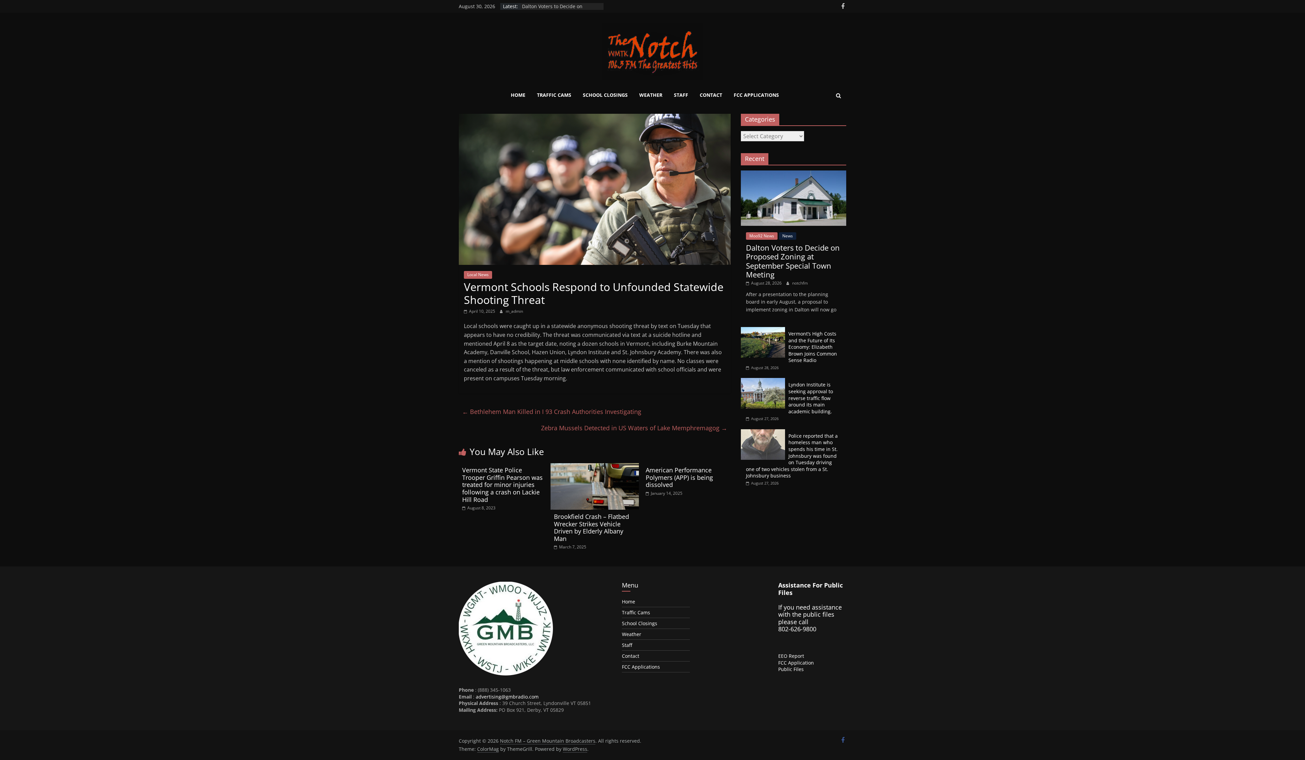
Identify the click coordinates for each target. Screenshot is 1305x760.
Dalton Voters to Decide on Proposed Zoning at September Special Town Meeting (793, 260)
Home (518, 95)
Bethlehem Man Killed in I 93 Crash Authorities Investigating (551, 412)
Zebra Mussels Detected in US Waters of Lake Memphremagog (634, 428)
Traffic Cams (554, 95)
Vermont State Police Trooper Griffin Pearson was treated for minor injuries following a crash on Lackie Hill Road (502, 484)
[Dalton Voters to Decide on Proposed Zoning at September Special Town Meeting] (793, 174)
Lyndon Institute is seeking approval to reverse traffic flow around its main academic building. (810, 397)
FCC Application (796, 662)
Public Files (791, 669)
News (787, 236)
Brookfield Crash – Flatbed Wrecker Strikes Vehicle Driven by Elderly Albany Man (591, 527)
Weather (650, 95)
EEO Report (791, 656)
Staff (681, 95)
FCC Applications (756, 95)
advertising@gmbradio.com (507, 696)
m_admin (514, 311)
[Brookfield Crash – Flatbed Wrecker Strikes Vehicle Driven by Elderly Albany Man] (595, 467)
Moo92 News (761, 236)
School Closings (605, 95)
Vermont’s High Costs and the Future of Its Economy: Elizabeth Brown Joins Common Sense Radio (812, 346)
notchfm (800, 283)
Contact (711, 95)
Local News (478, 274)
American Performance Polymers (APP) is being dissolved (679, 477)
